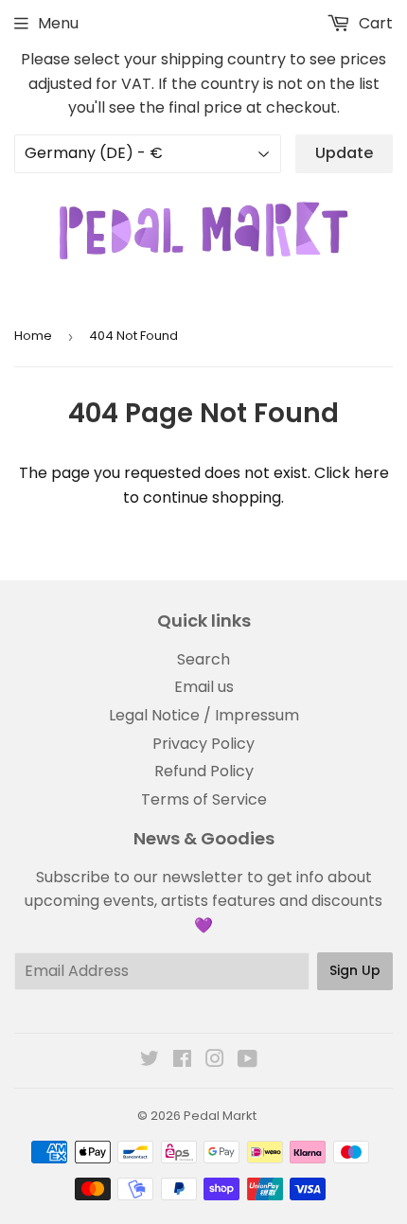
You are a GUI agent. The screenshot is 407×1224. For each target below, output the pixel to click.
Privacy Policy (203, 743)
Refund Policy (204, 771)
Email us (204, 687)
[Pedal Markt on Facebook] (182, 1061)
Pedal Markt (220, 1116)
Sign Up (354, 970)
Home (33, 336)
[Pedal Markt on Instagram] (214, 1061)
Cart (374, 23)
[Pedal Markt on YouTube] (247, 1061)
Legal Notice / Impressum (204, 715)
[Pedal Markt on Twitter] (149, 1061)
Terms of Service (204, 799)
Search (203, 659)
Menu (58, 23)
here (371, 473)
